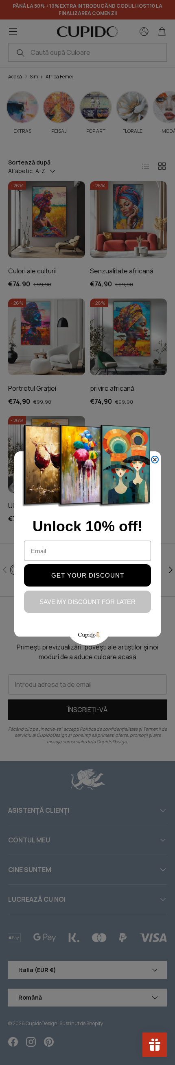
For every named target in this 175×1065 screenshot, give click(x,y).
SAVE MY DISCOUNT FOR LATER (87, 601)
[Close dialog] (154, 459)
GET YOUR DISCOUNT (87, 575)
